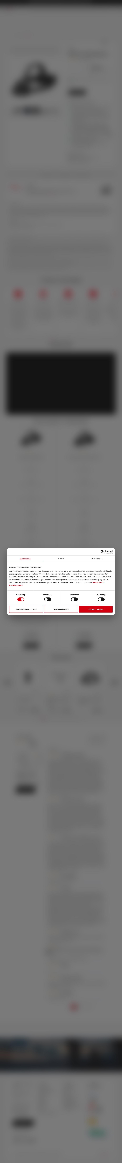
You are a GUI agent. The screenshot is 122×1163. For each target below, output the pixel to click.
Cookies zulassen (96, 609)
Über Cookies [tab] (96, 559)
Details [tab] (61, 559)
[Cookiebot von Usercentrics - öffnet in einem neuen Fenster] (102, 552)
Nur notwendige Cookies (26, 609)
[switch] (47, 599)
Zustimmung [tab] (25, 559)
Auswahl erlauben (61, 609)
